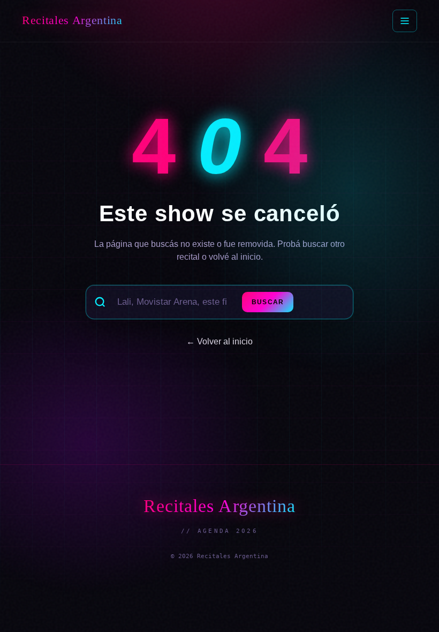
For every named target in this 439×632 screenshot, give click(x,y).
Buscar (268, 302)
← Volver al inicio (219, 341)
